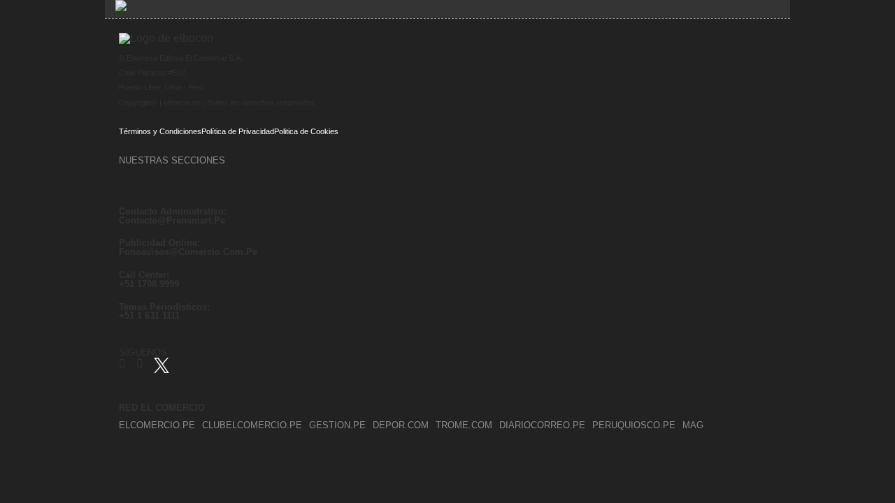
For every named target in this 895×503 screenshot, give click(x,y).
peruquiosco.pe (633, 425)
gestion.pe (337, 425)
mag (692, 425)
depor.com (401, 425)
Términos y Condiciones (160, 131)
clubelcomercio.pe (252, 425)
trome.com (464, 425)
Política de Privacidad (237, 131)
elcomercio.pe (157, 425)
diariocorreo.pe (542, 425)
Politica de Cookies (306, 131)
